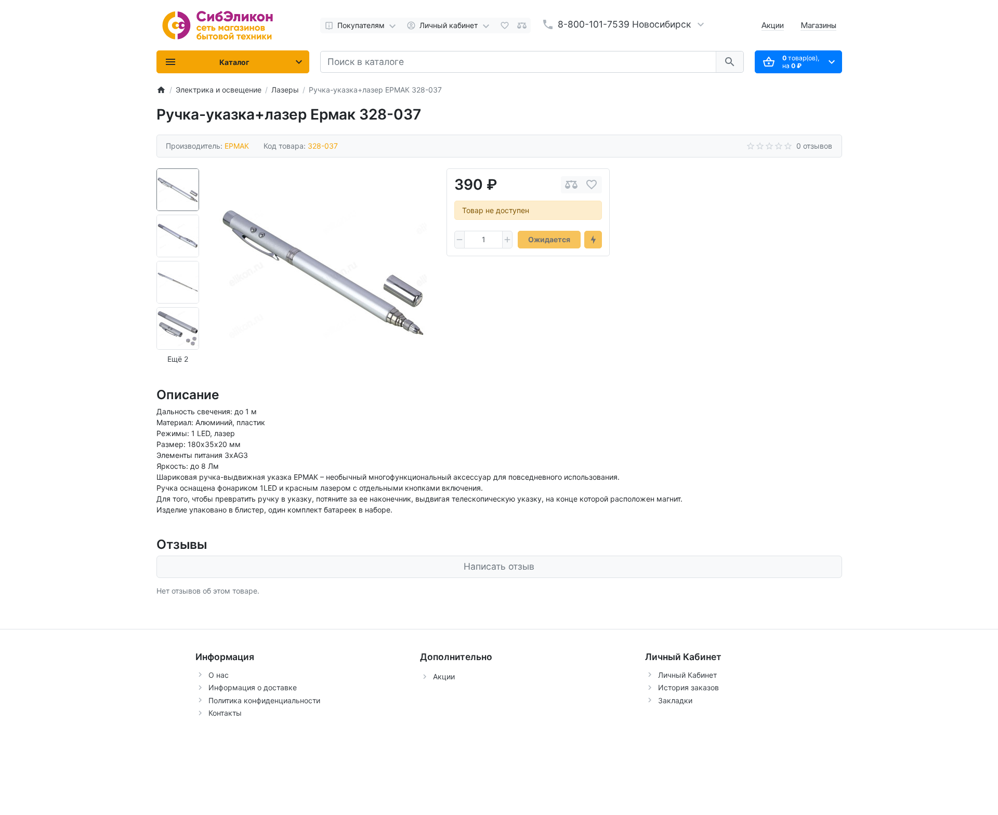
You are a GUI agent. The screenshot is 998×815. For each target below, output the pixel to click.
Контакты (225, 712)
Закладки (675, 700)
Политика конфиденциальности (264, 700)
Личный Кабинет (687, 675)
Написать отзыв (499, 566)
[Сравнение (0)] (522, 25)
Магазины (818, 25)
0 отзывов (814, 145)
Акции (772, 25)
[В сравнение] (571, 184)
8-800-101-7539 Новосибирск (624, 24)
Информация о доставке (252, 687)
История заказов (688, 687)
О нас (218, 675)
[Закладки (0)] (505, 25)
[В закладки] (591, 184)
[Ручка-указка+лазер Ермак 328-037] (323, 272)
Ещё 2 (177, 358)
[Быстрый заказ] (593, 239)
